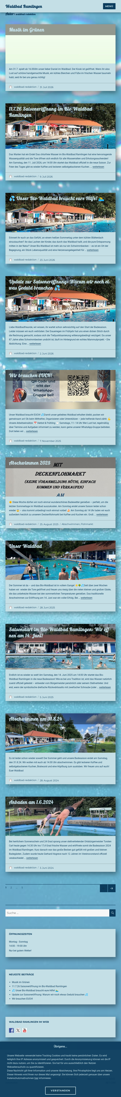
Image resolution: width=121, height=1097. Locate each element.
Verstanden (60, 1090)
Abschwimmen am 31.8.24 (35, 719)
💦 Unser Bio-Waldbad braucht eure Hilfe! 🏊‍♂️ (56, 198)
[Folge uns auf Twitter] (18, 1030)
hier (36, 1078)
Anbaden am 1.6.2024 (31, 802)
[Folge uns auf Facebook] (11, 1030)
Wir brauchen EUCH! (30, 375)
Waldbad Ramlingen (23, 6)
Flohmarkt (87, 524)
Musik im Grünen (26, 30)
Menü (109, 6)
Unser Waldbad (25, 546)
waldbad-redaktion (25, 86)
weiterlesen (98, 166)
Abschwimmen (71, 524)
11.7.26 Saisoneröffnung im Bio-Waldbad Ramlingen (39, 986)
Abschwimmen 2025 (29, 463)
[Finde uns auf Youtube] (24, 1030)
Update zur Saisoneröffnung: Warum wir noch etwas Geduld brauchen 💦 (59, 284)
